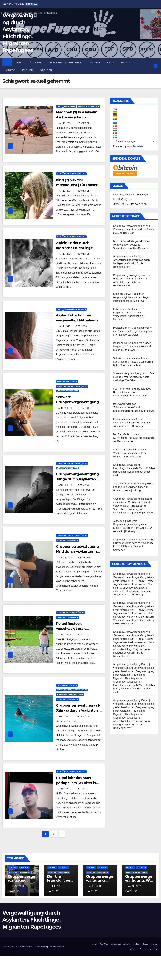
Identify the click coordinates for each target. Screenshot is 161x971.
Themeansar (58, 946)
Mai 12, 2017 (134, 886)
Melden (95, 62)
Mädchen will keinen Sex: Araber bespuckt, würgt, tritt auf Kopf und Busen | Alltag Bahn (132, 346)
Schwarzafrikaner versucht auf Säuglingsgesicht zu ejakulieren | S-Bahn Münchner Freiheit (133, 361)
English (27, 70)
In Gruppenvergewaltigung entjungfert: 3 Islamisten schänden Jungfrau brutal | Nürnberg (132, 422)
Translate (138, 146)
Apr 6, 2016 (64, 716)
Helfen (126, 62)
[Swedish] (115, 119)
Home (19, 62)
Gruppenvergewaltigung (68, 386)
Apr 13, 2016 (65, 557)
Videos (10, 70)
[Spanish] (115, 112)
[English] (115, 109)
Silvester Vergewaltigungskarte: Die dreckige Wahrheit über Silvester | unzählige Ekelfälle (133, 377)
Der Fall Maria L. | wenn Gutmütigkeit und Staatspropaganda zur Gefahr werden (133, 438)
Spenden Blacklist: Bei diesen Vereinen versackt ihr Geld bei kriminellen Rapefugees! (130, 453)
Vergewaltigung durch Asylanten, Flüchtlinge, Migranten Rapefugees (31, 919)
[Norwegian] (115, 133)
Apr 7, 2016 (64, 635)
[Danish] (115, 136)
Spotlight (24, 867)
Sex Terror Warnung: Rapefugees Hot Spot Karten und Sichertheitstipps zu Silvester (132, 392)
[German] (115, 115)
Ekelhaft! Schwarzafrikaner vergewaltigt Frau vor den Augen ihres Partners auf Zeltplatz (131, 297)
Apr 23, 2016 (65, 408)
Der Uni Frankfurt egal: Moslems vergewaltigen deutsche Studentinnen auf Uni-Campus (131, 245)
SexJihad (13, 867)
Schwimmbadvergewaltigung (70, 694)
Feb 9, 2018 (56, 886)
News (59, 106)
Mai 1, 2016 (64, 326)
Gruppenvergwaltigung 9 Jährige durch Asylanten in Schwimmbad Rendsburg (79, 710)
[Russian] (115, 122)
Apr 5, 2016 (64, 789)
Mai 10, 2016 (65, 254)
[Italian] (115, 126)
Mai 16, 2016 (65, 123)
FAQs (110, 62)
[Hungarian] (115, 129)
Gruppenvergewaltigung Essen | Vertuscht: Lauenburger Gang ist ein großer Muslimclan (133, 229)
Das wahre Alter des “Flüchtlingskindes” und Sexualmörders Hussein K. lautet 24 (133, 407)
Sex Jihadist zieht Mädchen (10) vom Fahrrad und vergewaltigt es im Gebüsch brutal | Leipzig (134, 487)
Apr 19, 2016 (65, 485)
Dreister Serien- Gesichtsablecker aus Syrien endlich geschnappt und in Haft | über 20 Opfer (133, 331)
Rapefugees (69, 106)
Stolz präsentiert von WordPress (17, 946)
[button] (150, 66)
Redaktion (83, 123)
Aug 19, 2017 (96, 886)
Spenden (46, 70)
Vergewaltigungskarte (66, 62)
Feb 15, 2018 (17, 886)
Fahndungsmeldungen (67, 381)
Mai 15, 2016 (65, 191)
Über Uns (36, 62)
